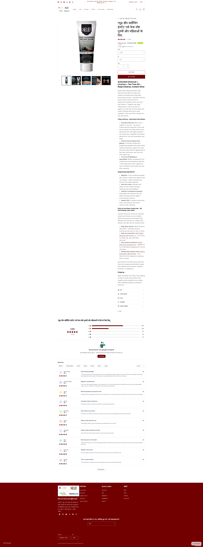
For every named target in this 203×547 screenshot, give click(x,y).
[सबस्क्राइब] (114, 524)
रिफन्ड (125, 493)
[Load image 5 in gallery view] (106, 80)
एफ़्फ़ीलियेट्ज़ (104, 495)
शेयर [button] (120, 311)
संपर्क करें (104, 501)
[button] (75, 9)
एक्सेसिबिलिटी (104, 498)
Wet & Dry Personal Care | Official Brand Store (72, 543)
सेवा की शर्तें (126, 498)
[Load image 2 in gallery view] (76, 80)
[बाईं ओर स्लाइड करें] (59, 80)
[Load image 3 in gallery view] (86, 80)
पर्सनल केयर (82, 493)
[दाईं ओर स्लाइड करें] (113, 80)
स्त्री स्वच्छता (83, 490)
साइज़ (119, 49)
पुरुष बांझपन (82, 498)
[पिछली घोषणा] (84, 2)
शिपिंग (123, 46)
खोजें (103, 493)
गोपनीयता (126, 495)
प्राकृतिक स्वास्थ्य (83, 495)
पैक (118, 56)
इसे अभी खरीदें (131, 76)
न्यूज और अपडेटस (84, 501)
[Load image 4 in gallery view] (96, 80)
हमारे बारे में (104, 490)
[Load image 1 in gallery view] (66, 80)
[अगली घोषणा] (118, 2)
